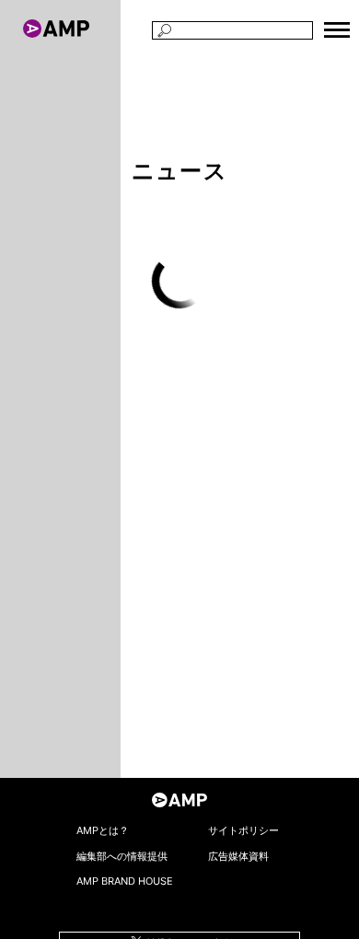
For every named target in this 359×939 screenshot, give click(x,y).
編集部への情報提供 (122, 856)
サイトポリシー (243, 830)
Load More (179, 281)
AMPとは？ (102, 830)
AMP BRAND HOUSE (124, 881)
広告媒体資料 (238, 856)
